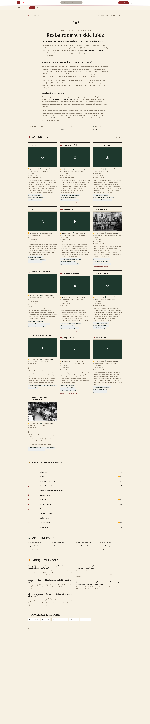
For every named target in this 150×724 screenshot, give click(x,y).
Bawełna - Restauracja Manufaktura (40, 398)
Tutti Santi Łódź (70, 145)
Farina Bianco (101, 209)
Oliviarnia (35, 145)
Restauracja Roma (71, 273)
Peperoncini (101, 337)
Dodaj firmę (124, 2)
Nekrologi (58, 7)
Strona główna (22, 7)
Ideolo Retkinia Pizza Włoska (43, 335)
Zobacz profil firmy (35, 203)
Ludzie (50, 7)
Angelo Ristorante (103, 145)
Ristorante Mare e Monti (41, 271)
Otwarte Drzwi (102, 273)
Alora (34, 209)
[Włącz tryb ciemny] (131, 2)
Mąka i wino (69, 337)
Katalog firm (103, 15)
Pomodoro (68, 209)
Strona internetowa (35, 177)
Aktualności (41, 7)
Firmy (32, 7)
